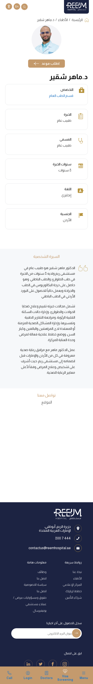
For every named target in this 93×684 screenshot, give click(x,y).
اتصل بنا (41, 578)
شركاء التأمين (73, 597)
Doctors (46, 678)
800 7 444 (63, 538)
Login (28, 678)
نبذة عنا (77, 572)
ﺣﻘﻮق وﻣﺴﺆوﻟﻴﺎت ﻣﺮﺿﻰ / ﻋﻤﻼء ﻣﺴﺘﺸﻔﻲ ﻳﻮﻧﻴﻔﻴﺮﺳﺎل (29, 604)
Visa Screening (65, 677)
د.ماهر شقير (45, 20)
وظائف (42, 572)
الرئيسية (77, 20)
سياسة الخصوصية (35, 584)
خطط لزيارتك (74, 591)
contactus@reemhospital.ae (50, 548)
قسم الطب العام (61, 95)
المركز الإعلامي (72, 584)
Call (9, 678)
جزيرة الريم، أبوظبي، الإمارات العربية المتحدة (55, 528)
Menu (84, 678)
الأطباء (63, 20)
